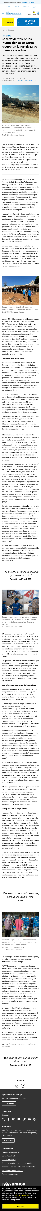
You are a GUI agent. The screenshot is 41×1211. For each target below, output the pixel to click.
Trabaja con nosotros (10, 1174)
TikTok (24, 1119)
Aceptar (20, 1206)
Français (16, 7)
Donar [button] (34, 14)
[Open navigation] (3, 13)
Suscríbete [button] (8, 1140)
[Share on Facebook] (23, 1086)
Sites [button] (38, 14)
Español (26, 7)
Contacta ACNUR (8, 1156)
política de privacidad (22, 1195)
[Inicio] (13, 13)
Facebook (8, 1119)
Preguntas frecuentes (10, 1152)
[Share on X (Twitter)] (17, 1086)
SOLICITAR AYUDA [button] (30, 22)
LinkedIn (29, 1119)
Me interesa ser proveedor (12, 1170)
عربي (34, 7)
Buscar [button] (29, 14)
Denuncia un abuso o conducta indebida (18, 1163)
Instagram (13, 1119)
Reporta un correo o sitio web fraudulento (18, 1167)
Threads (34, 1119)
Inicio (3, 30)
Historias (11, 30)
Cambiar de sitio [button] (28, 2)
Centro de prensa (8, 1159)
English (7, 7)
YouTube (18, 1119)
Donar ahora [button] (9, 1103)
